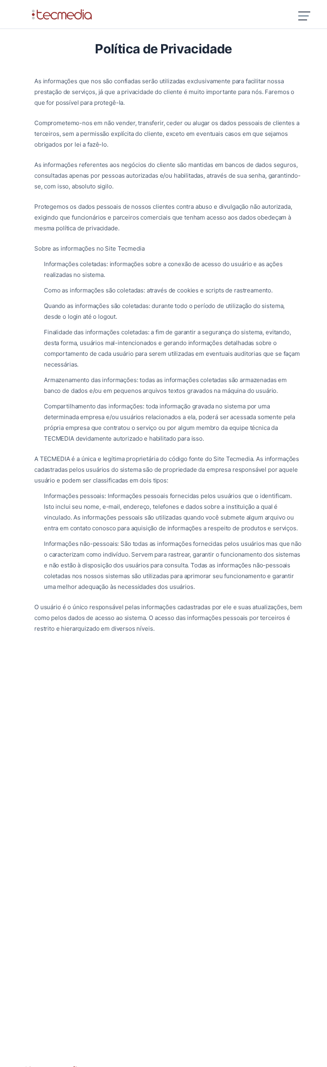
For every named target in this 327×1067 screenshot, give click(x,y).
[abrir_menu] (304, 17)
